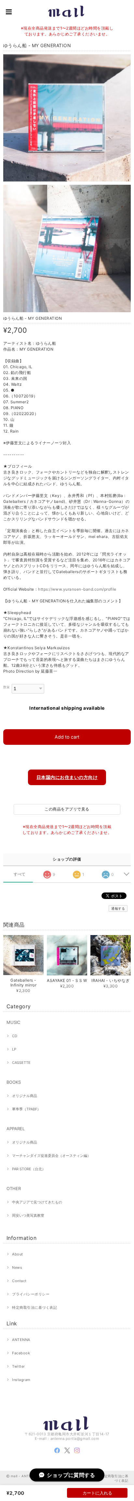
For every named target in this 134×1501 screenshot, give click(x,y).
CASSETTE (21, 1062)
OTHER (14, 1188)
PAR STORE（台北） (29, 1169)
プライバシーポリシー (30, 1294)
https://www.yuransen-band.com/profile (77, 589)
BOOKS (14, 1082)
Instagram (21, 1379)
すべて (20, 874)
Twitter (18, 1366)
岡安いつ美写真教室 (28, 1215)
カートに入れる (97, 1492)
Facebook (21, 1353)
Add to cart (67, 737)
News (17, 1267)
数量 (6, 687)
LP (14, 1049)
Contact (19, 1281)
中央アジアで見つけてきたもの (37, 1202)
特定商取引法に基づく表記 (34, 1307)
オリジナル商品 (24, 1095)
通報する (118, 908)
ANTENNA (21, 1339)
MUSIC (13, 1022)
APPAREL (16, 1128)
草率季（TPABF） (26, 1109)
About (17, 1254)
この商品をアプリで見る (67, 809)
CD (14, 1036)
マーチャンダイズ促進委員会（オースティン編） (51, 1155)
